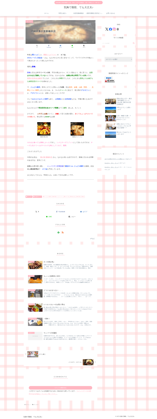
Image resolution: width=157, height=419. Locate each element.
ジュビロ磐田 (48, 196)
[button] (84, 46)
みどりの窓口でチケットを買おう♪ (114, 159)
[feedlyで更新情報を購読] (58, 232)
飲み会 (73, 196)
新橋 (79, 196)
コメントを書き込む (60, 387)
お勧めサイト (38, 196)
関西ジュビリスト (58, 196)
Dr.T (127, 159)
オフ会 (67, 196)
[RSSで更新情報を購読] (62, 232)
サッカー (30, 196)
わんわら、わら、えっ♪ (111, 163)
